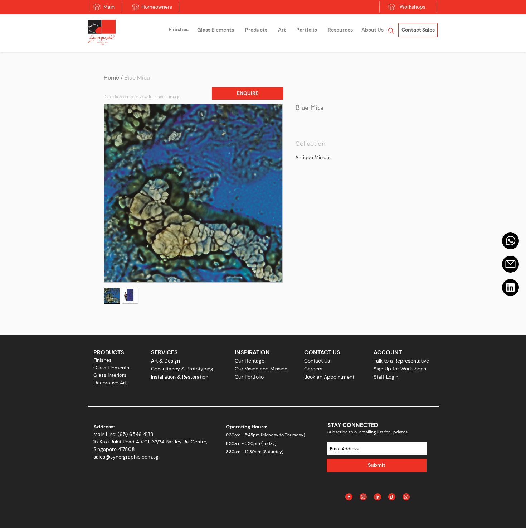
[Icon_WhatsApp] (406, 496)
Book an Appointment (329, 377)
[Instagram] (363, 496)
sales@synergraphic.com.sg (126, 456)
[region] (178, 30)
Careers (313, 368)
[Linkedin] (510, 287)
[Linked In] (377, 496)
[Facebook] (348, 496)
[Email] (510, 264)
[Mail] (510, 240)
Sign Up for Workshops (400, 368)
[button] (247, 93)
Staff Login (386, 377)
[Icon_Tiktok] (391, 496)
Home (111, 77)
